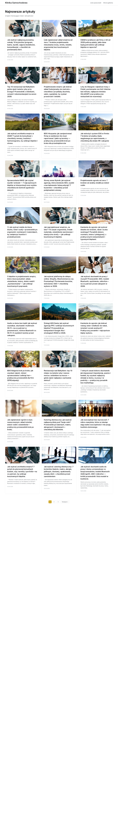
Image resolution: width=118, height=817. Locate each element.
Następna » (65, 502)
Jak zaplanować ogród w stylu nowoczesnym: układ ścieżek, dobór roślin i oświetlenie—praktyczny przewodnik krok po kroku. (20, 425)
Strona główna (108, 3)
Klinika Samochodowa (16, 2)
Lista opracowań (95, 3)
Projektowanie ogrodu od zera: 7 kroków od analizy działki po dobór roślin (95, 182)
